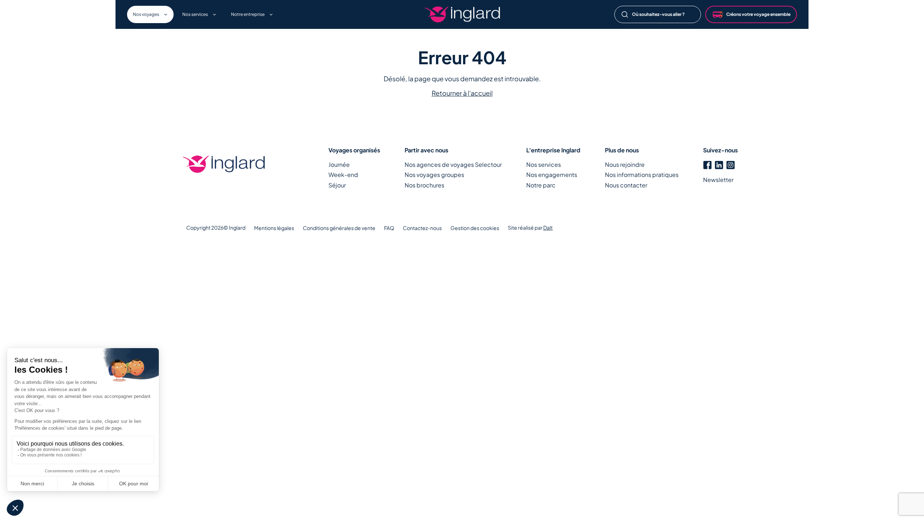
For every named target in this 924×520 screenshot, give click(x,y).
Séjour (337, 185)
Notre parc (540, 185)
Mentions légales (274, 228)
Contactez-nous (422, 228)
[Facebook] (707, 164)
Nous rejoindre (625, 164)
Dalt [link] (548, 227)
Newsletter (718, 179)
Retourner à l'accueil (462, 93)
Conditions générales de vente (339, 228)
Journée (339, 164)
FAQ (389, 228)
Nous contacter (626, 185)
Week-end (343, 174)
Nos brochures (424, 185)
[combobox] (657, 14)
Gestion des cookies (474, 228)
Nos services (543, 164)
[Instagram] (730, 164)
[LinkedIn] (719, 164)
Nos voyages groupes (434, 174)
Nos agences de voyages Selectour (453, 164)
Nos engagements (551, 174)
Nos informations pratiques (642, 174)
